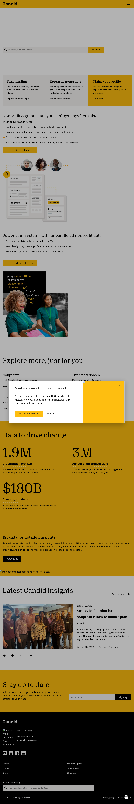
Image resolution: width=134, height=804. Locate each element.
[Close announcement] (120, 385)
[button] (126, 797)
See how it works (29, 413)
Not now (50, 413)
